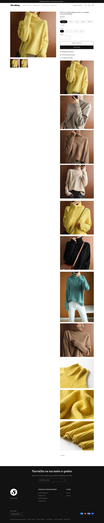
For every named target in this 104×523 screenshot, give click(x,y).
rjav (77, 21)
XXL (82, 31)
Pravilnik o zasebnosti (40, 519)
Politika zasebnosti (43, 492)
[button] (85, 5)
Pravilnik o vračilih (31, 519)
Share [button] (63, 455)
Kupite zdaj (77, 47)
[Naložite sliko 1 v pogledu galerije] (14, 63)
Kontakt (68, 495)
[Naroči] (64, 480)
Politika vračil (41, 495)
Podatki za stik (67, 519)
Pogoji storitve (42, 501)
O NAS (68, 492)
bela (83, 21)
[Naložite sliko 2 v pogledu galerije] (23, 63)
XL (76, 31)
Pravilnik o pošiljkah (58, 519)
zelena (90, 21)
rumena (64, 21)
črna (71, 21)
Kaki (63, 25)
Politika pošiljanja (42, 498)
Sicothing (16, 519)
